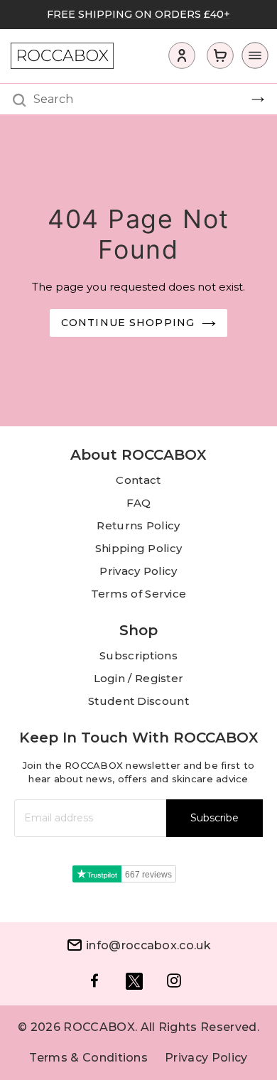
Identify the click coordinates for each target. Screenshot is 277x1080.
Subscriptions (138, 655)
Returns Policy (138, 525)
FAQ (138, 502)
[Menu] (251, 59)
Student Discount (138, 701)
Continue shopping (128, 322)
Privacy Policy (138, 571)
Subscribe (214, 817)
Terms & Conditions (88, 1057)
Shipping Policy (139, 548)
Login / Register (139, 678)
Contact (138, 480)
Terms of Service (139, 593)
